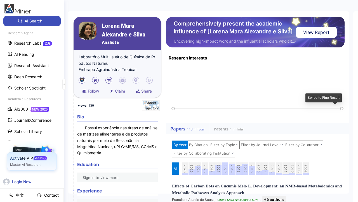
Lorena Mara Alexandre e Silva (123, 30)
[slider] (173, 109)
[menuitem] (32, 21)
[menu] (31, 104)
